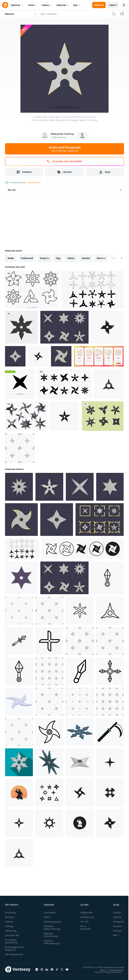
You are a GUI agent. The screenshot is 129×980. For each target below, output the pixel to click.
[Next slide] (117, 258)
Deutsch (115, 926)
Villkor (101, 969)
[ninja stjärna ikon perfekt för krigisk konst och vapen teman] (49, 732)
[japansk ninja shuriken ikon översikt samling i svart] (19, 641)
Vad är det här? (34, 182)
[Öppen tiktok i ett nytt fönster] (57, 969)
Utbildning (10, 930)
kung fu (44, 258)
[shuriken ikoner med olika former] (64, 384)
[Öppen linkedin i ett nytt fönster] (47, 969)
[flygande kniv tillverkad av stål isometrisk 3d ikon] (80, 762)
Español (115, 917)
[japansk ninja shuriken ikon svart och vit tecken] (19, 671)
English (115, 912)
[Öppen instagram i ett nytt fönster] (42, 969)
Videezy (9, 921)
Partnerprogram (51, 921)
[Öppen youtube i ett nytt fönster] (67, 969)
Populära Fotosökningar (50, 935)
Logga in (113, 5)
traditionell (27, 258)
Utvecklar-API (12, 935)
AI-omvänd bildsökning (11, 941)
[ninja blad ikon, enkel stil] (110, 732)
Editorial (61, 5)
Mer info (12, 190)
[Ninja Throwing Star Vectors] (26, 416)
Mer (75, 5)
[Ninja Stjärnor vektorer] (103, 416)
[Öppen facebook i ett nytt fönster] (37, 969)
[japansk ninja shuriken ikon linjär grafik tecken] (110, 611)
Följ (82, 137)
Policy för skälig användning (106, 971)
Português (116, 921)
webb (11, 258)
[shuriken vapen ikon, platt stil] (19, 762)
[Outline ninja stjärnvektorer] (32, 289)
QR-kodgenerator (14, 954)
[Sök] (114, 14)
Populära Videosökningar (51, 942)
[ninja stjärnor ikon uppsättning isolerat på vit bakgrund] (93, 289)
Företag (9, 926)
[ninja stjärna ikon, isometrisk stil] (80, 732)
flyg (58, 258)
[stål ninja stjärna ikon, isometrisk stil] (19, 702)
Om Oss (83, 921)
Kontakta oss (85, 917)
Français (115, 930)
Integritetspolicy (114, 969)
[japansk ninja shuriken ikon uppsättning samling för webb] (80, 611)
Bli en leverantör (84, 927)
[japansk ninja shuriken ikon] (80, 671)
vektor (71, 258)
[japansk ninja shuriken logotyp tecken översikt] (107, 578)
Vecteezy (9, 917)
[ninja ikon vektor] (19, 793)
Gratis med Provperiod (64, 149)
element (101, 258)
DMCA (46, 917)
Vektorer (15, 5)
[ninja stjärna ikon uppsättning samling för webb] (83, 548)
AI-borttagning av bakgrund (14, 948)
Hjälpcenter (85, 912)
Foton (31, 5)
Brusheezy (10, 912)
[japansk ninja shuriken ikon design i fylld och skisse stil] (110, 671)
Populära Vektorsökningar (51, 927)
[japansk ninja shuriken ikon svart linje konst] (49, 641)
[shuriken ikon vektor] (107, 327)
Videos (45, 5)
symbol (86, 258)
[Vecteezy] (5, 5)
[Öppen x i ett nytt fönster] (62, 969)
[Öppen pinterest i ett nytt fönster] (52, 969)
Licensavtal (49, 912)
